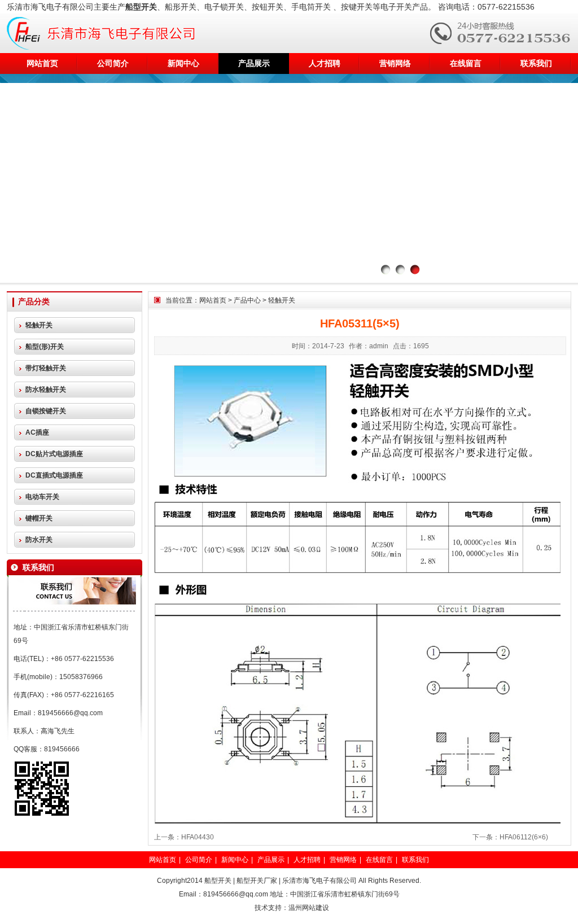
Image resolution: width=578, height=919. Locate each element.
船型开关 (217, 881)
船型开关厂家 (257, 881)
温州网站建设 (308, 908)
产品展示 (254, 63)
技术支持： (271, 908)
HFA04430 (197, 837)
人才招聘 (324, 63)
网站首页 (42, 63)
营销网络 (395, 63)
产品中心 (247, 300)
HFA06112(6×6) (524, 837)
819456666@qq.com (70, 713)
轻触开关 (281, 300)
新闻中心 (183, 63)
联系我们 (536, 63)
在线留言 (465, 63)
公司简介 (113, 63)
